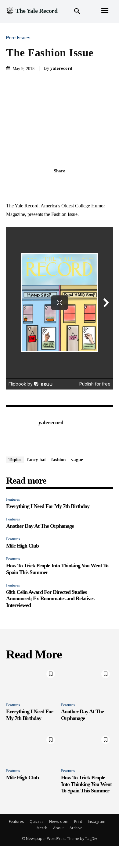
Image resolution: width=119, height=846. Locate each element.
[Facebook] (38, 184)
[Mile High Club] (32, 747)
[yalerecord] (20, 431)
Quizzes (36, 821)
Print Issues (18, 38)
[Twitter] (52, 184)
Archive (76, 827)
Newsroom (58, 821)
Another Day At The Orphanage (40, 526)
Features (13, 499)
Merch (42, 827)
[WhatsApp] (80, 184)
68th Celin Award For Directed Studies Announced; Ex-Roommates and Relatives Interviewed (50, 598)
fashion (58, 459)
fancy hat (36, 459)
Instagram (96, 821)
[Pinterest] (66, 184)
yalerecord (61, 68)
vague (77, 459)
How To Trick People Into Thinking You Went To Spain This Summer (86, 784)
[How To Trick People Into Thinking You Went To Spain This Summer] (87, 747)
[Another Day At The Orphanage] (87, 682)
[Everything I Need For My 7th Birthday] (32, 682)
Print (78, 821)
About (58, 827)
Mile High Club (22, 546)
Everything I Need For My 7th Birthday (47, 506)
